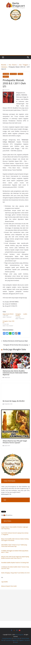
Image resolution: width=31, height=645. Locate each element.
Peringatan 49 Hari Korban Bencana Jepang (15, 345)
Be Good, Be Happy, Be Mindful (13, 401)
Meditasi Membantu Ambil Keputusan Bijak (15, 341)
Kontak (16, 642)
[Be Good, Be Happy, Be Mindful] (15, 384)
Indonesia (4, 67)
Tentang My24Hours (7, 638)
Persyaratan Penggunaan (11, 640)
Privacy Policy (16, 638)
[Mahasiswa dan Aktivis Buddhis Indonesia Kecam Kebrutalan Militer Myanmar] (15, 354)
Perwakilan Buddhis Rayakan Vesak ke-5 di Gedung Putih (15, 562)
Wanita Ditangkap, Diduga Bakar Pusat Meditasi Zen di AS (15, 573)
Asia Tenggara (23, 65)
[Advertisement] (15, 38)
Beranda (3, 65)
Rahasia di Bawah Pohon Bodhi (9, 586)
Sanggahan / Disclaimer (24, 640)
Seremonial (5, 76)
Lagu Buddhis (4, 581)
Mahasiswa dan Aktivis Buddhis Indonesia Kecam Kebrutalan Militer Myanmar (15, 373)
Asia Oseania (13, 65)
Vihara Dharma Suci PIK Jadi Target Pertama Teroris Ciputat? (15, 442)
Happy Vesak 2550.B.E (8, 314)
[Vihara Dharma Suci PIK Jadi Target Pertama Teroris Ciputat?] (15, 410)
